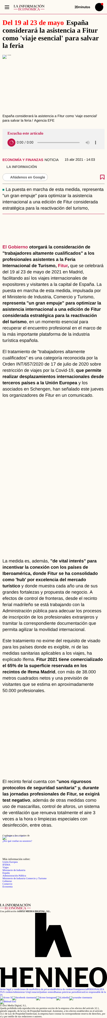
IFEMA (6, 864)
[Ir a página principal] (29, 7)
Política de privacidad (43, 989)
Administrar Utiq (21, 992)
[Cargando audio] (11, 143)
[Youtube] (80, 997)
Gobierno (7, 881)
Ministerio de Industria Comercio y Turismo (24, 878)
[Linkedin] (62, 997)
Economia (7, 886)
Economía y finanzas (22, 160)
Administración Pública (14, 875)
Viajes (5, 867)
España (6, 873)
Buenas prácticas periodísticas (69, 992)
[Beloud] (8, 1001)
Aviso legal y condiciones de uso (16, 989)
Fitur (63, 265)
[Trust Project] (13, 835)
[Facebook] (24, 997)
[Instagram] (46, 997)
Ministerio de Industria (13, 870)
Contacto (34, 992)
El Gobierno (15, 246)
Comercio (7, 884)
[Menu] (7, 7)
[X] (6, 997)
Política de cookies (63, 989)
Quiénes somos (46, 992)
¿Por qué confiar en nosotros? (17, 841)
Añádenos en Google (27, 177)
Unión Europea (10, 862)
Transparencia (80, 989)
